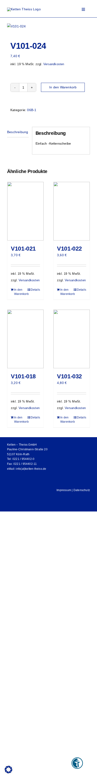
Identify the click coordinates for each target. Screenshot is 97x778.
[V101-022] (71, 211)
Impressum (64, 490)
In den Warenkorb (63, 87)
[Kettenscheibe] (48, 26)
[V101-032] (71, 339)
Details (35, 289)
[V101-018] (25, 339)
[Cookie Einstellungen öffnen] (8, 772)
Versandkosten (53, 64)
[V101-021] (25, 211)
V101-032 (69, 376)
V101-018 (23, 376)
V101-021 (23, 248)
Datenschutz (81, 490)
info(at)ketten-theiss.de (31, 468)
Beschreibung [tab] (17, 132)
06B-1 (31, 110)
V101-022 (69, 248)
